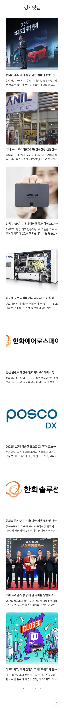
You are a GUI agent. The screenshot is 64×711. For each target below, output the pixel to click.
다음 (40, 689)
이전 (24, 689)
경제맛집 (32, 7)
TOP (56, 703)
